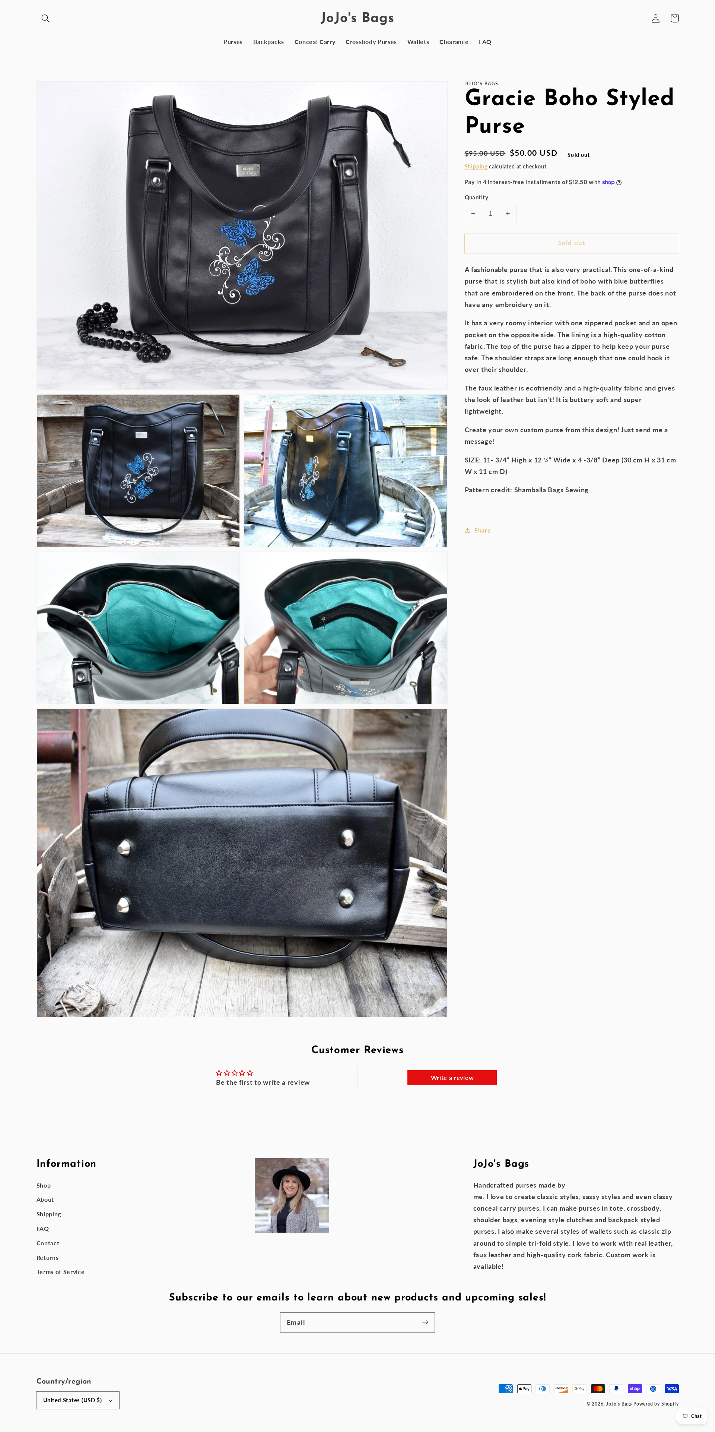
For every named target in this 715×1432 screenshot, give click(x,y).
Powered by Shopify (656, 1403)
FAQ (42, 1228)
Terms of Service (60, 1271)
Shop (43, 1185)
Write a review (452, 1077)
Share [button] (482, 530)
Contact (48, 1242)
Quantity (477, 197)
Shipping (476, 166)
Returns (47, 1257)
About (45, 1199)
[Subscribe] (425, 1322)
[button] (45, 18)
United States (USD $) (72, 1400)
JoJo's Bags (619, 1403)
